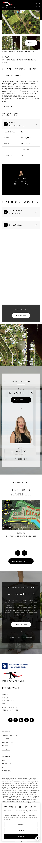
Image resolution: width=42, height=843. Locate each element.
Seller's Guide (7, 767)
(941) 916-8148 (22, 182)
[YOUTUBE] (26, 720)
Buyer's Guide (7, 764)
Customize (21, 830)
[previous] (17, 553)
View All (31, 43)
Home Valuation (7, 742)
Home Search (6, 746)
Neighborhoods (7, 739)
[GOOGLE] (32, 720)
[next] (24, 553)
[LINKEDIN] (21, 720)
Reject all (21, 824)
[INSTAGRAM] (15, 720)
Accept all (21, 836)
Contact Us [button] (6, 749)
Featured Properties (9, 735)
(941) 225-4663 (27, 637)
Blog (3, 760)
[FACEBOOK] (10, 720)
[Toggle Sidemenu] (38, 5)
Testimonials (6, 771)
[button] (21, 624)
